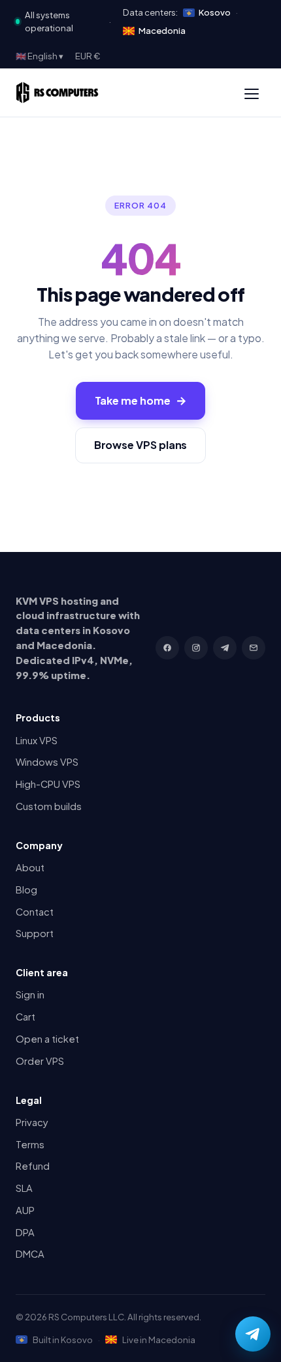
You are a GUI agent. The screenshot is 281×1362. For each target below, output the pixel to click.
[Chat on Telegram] (253, 1334)
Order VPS (40, 1061)
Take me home (141, 400)
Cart (25, 1016)
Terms (30, 1144)
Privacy (32, 1122)
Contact (35, 912)
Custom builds (49, 806)
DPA (25, 1232)
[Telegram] (225, 647)
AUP (25, 1210)
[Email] (253, 647)
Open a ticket (47, 1039)
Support (35, 933)
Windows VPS (47, 762)
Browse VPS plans (141, 445)
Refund (33, 1166)
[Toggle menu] (251, 92)
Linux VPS (37, 740)
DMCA (30, 1254)
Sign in (30, 994)
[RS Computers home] (57, 92)
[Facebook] (167, 647)
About (30, 867)
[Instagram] (196, 647)
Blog (26, 889)
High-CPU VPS (48, 784)
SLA (24, 1188)
